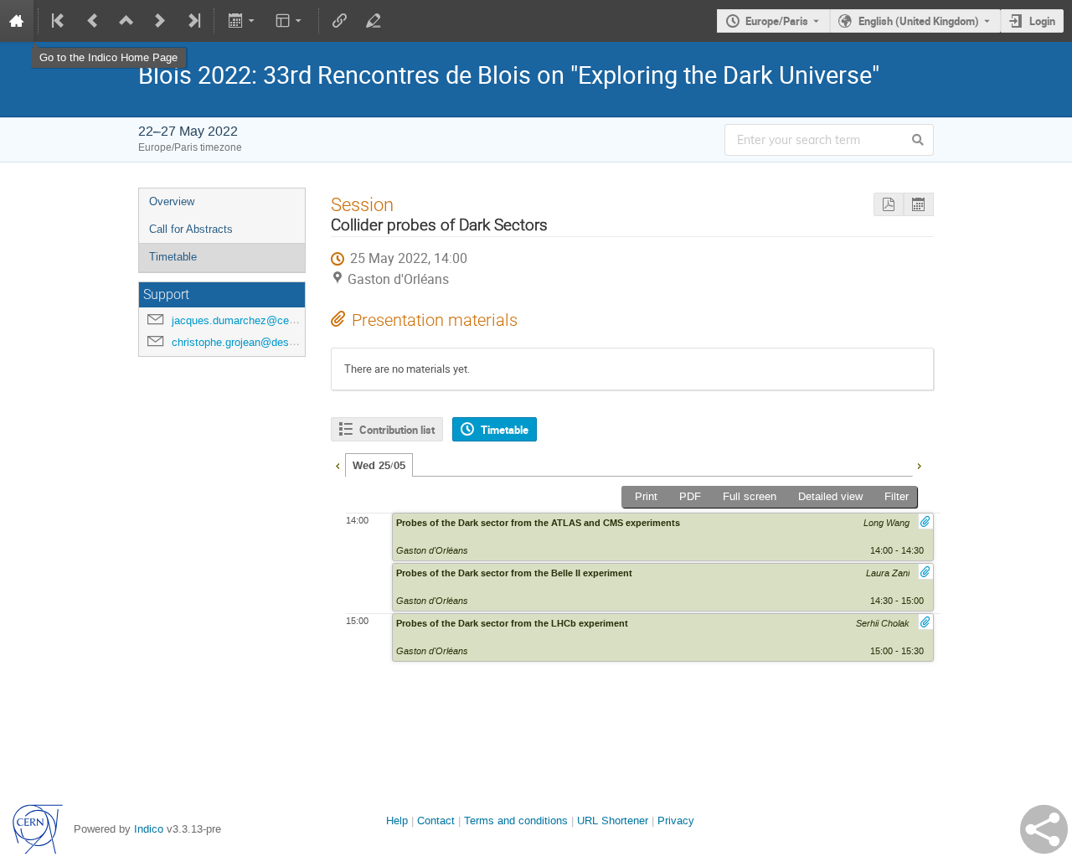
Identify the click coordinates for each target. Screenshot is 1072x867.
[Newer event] (160, 21)
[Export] (242, 21)
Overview (171, 201)
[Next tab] (918, 464)
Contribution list (397, 429)
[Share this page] (1044, 829)
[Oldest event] (59, 21)
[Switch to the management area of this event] (373, 21)
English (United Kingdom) (918, 20)
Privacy (675, 820)
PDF (690, 496)
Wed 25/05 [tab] (379, 465)
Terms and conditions (516, 820)
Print (646, 496)
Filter (896, 496)
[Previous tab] (337, 464)
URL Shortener (612, 820)
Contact (436, 820)
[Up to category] (126, 21)
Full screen (749, 496)
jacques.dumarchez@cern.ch (242, 320)
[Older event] (93, 21)
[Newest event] (192, 21)
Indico (148, 829)
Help (397, 820)
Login (1042, 20)
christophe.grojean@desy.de (240, 342)
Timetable (173, 256)
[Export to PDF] (889, 205)
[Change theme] (290, 21)
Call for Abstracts (191, 229)
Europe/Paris (776, 20)
